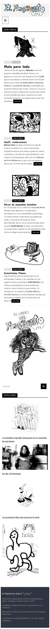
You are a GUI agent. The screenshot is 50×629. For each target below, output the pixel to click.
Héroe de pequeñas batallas (20, 204)
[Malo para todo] (25, 35)
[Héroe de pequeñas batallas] (25, 173)
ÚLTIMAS (16, 62)
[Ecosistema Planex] (25, 242)
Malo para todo (16, 66)
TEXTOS (7, 62)
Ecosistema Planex (15, 273)
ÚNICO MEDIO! (18, 138)
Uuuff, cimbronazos (15, 142)
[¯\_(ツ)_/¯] (25, 4)
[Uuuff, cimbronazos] (25, 111)
